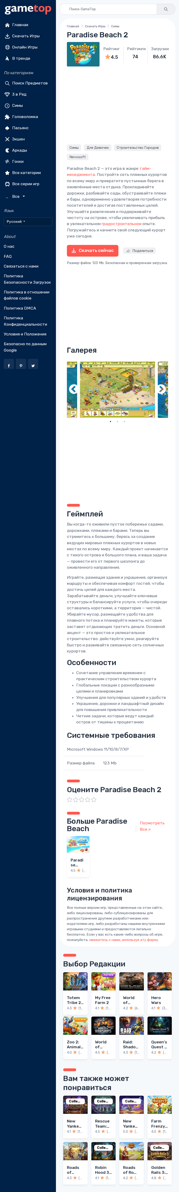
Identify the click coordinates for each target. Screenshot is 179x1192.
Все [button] (13, 196)
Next (161, 389)
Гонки (17, 161)
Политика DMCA (20, 308)
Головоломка (24, 116)
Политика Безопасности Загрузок (27, 279)
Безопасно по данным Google (25, 347)
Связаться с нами (21, 266)
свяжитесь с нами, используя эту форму (123, 940)
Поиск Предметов (29, 83)
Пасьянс (20, 127)
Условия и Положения (25, 334)
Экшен (18, 139)
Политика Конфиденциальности (25, 321)
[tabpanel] (117, 390)
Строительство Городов (138, 148)
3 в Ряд (18, 94)
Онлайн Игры (24, 47)
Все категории (26, 172)
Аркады (19, 150)
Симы (17, 105)
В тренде (20, 58)
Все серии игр (25, 183)
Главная (19, 24)
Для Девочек (98, 148)
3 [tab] (124, 421)
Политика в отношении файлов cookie (26, 295)
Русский (14, 222)
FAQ (8, 256)
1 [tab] (110, 421)
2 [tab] (117, 421)
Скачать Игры (25, 36)
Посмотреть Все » (152, 826)
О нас (9, 246)
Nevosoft (77, 157)
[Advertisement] (117, 104)
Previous (74, 389)
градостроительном (121, 223)
